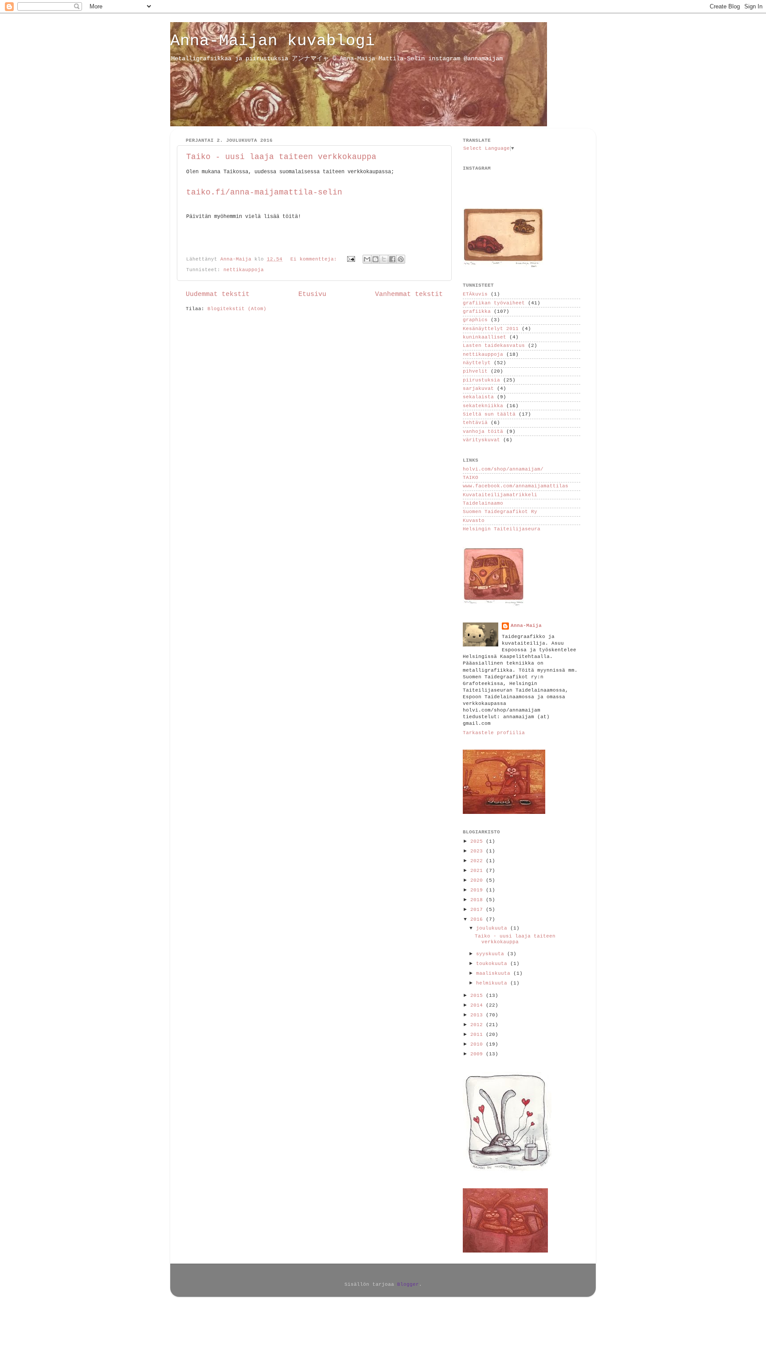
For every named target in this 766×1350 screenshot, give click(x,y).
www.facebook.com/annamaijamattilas (515, 486)
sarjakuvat (478, 388)
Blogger (408, 1284)
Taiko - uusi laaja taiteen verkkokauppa (281, 156)
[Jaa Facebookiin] (392, 259)
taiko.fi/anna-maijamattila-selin (264, 192)
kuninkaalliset (484, 337)
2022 (478, 861)
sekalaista (478, 397)
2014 (478, 1005)
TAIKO (470, 477)
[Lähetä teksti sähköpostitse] (351, 259)
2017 (478, 909)
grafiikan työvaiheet (494, 303)
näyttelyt (477, 363)
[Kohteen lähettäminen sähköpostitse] (367, 259)
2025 (478, 841)
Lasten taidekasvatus (494, 345)
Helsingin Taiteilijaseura (501, 529)
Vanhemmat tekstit (409, 294)
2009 (478, 1054)
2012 (478, 1024)
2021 (478, 870)
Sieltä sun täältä (489, 414)
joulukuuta (493, 928)
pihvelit (475, 371)
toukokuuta (493, 963)
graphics (475, 320)
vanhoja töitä (483, 431)
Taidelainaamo (483, 503)
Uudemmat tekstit (218, 294)
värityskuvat (481, 440)
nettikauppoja (243, 269)
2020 (478, 880)
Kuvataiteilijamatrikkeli (500, 495)
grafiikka (477, 311)
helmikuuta (493, 983)
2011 (478, 1034)
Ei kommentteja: (315, 259)
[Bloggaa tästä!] (375, 259)
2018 (478, 900)
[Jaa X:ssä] (383, 259)
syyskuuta (491, 954)
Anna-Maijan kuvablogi (272, 41)
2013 (478, 1015)
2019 (478, 890)
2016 (478, 919)
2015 (478, 995)
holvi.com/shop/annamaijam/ (503, 469)
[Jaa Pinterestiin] (400, 259)
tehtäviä (475, 422)
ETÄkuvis (475, 294)
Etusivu (312, 294)
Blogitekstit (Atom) (236, 308)
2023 (478, 851)
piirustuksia (481, 380)
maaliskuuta (494, 973)
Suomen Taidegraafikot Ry (500, 511)
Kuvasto (474, 520)
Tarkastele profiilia (494, 732)
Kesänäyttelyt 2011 (491, 328)
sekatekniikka (483, 406)
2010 (478, 1044)
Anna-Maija (526, 625)
